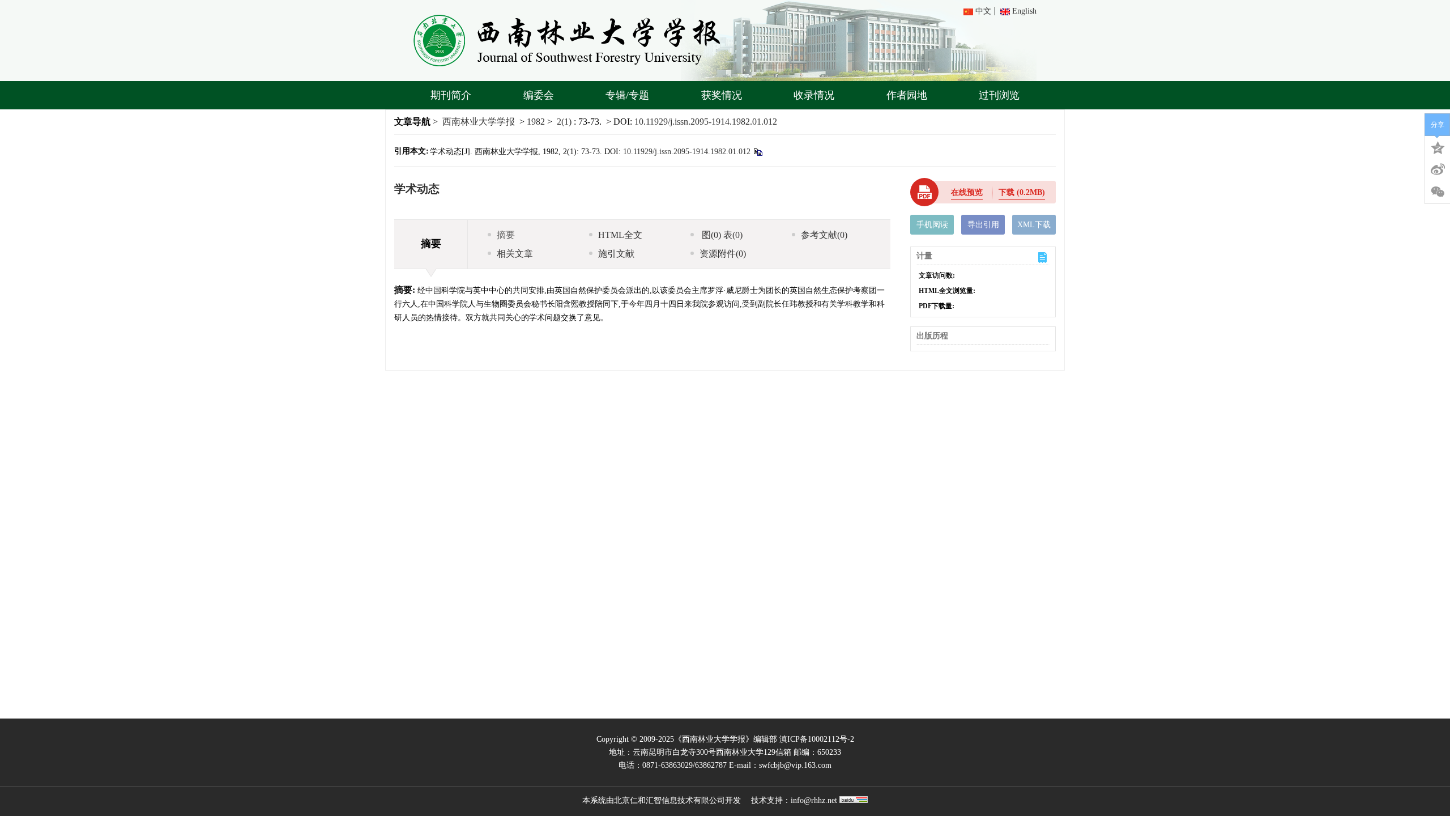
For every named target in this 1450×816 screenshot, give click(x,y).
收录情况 (814, 95)
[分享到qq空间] (1437, 147)
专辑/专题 (627, 95)
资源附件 (723, 253)
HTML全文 (620, 235)
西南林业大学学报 (478, 121)
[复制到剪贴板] (757, 151)
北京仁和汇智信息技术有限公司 (669, 800)
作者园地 (906, 95)
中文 (983, 11)
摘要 (506, 235)
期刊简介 (450, 95)
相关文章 (515, 253)
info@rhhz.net (814, 800)
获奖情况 (721, 95)
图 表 (721, 235)
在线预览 (967, 192)
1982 (536, 121)
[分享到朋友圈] (1437, 192)
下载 (1022, 192)
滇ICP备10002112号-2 (816, 739)
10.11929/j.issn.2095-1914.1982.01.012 (705, 121)
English (1024, 11)
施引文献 (616, 253)
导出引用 (983, 224)
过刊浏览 (999, 95)
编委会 (538, 95)
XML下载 (1034, 224)
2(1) (565, 121)
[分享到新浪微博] (1437, 169)
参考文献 (824, 235)
